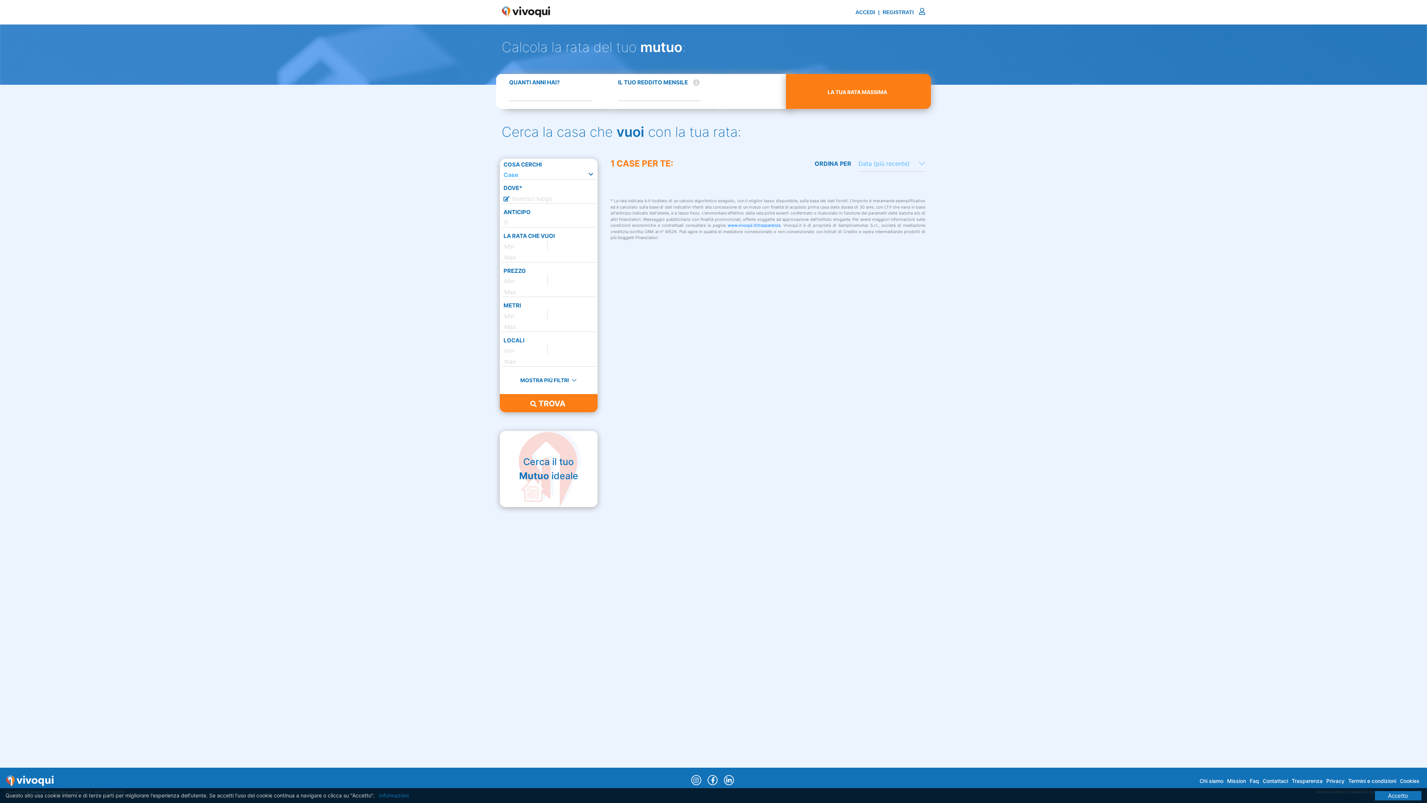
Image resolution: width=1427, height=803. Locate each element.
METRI (512, 305)
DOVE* (513, 187)
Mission (1236, 781)
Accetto (1398, 795)
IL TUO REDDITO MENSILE (653, 82)
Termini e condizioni (1372, 781)
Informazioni (394, 795)
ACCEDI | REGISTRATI (885, 12)
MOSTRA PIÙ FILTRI (545, 380)
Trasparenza (1307, 781)
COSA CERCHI (523, 164)
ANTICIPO (517, 212)
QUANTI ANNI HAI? (534, 82)
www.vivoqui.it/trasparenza (754, 225)
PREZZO (515, 270)
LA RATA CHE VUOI (529, 235)
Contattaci (1275, 781)
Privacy (1335, 781)
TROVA (551, 403)
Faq (1254, 781)
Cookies (1410, 781)
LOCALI (514, 340)
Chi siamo (1211, 781)
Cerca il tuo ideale (548, 468)
